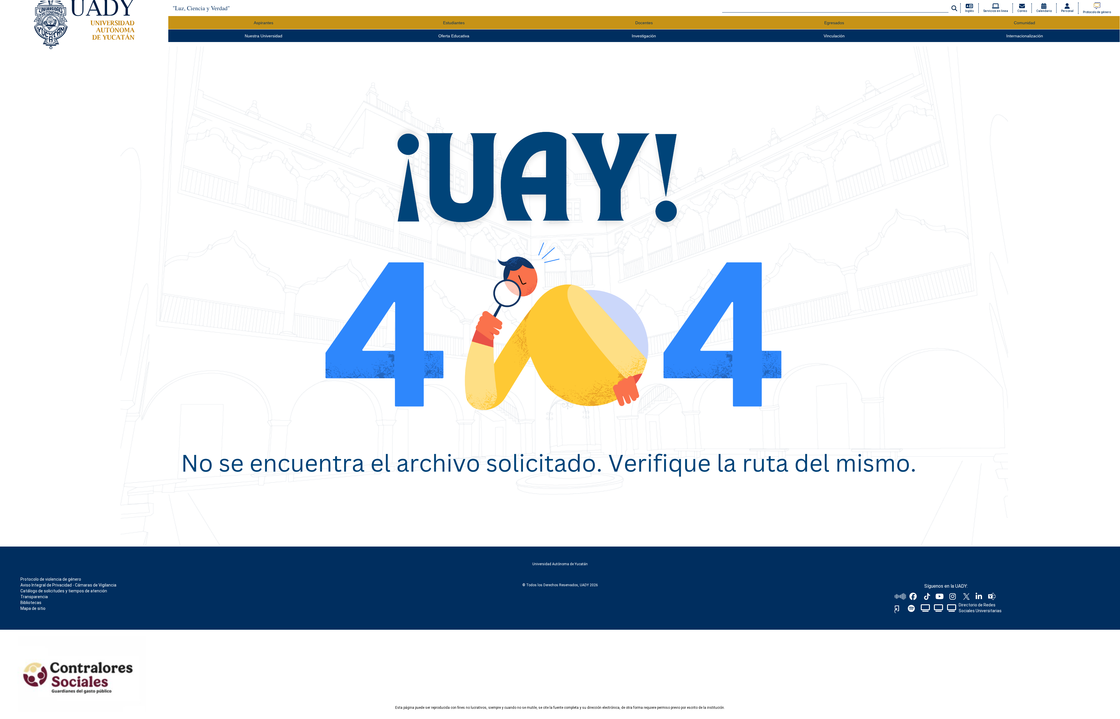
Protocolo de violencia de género (50, 579)
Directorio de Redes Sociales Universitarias (980, 608)
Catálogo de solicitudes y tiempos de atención (63, 591)
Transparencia (34, 596)
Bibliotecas (30, 602)
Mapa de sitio (33, 608)
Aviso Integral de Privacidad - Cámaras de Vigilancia (68, 585)
